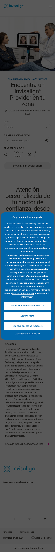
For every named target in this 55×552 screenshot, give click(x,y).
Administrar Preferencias (27, 333)
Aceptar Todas (27, 316)
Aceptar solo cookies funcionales (27, 306)
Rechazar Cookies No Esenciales (28, 326)
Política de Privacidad (22, 293)
